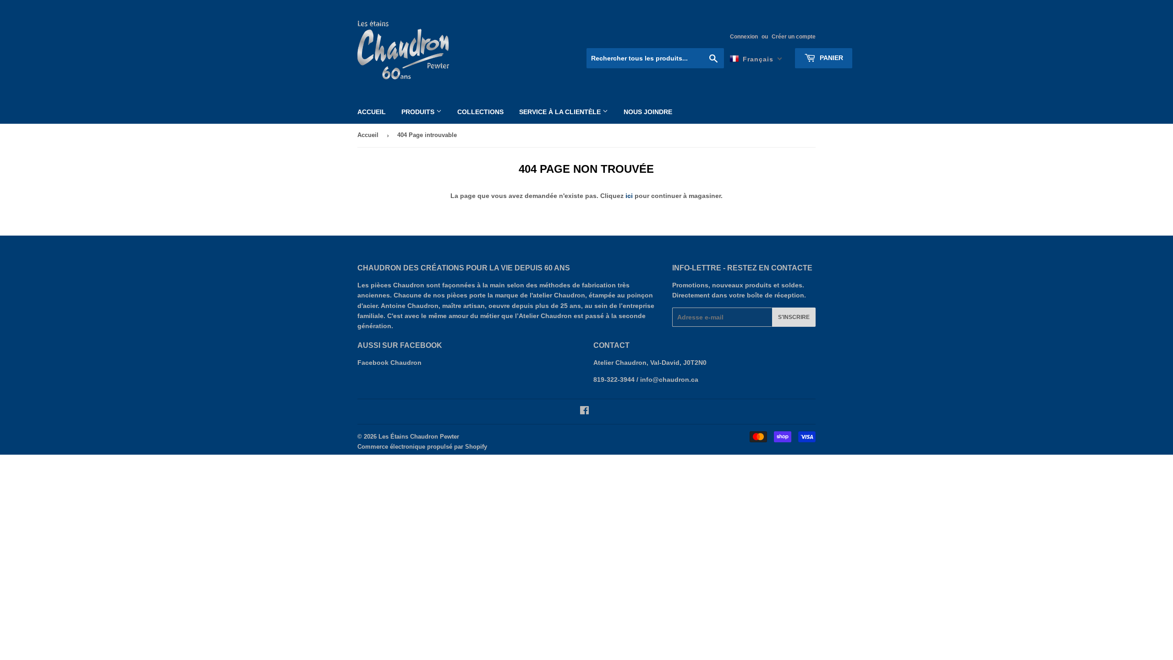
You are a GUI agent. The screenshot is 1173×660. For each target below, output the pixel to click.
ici (629, 195)
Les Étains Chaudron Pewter (418, 436)
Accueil (371, 112)
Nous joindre (648, 112)
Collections (480, 112)
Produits (418, 112)
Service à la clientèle (561, 112)
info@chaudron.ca (669, 379)
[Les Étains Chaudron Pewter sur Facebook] (584, 411)
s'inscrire (794, 317)
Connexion (744, 36)
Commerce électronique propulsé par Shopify (422, 446)
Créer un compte (794, 36)
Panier (830, 57)
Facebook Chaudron (389, 362)
